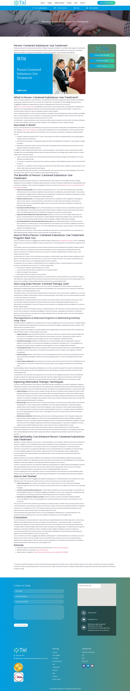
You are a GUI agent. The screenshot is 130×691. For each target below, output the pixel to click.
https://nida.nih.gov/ (42, 550)
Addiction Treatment (59, 3)
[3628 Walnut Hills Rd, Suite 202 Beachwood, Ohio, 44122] (84, 627)
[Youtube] (92, 666)
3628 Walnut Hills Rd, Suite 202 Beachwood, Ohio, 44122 (96, 625)
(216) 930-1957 (92, 613)
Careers (76, 3)
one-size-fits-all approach (30, 130)
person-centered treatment (25, 107)
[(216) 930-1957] (84, 613)
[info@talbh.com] (84, 619)
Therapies (69, 3)
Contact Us (82, 3)
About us (43, 3)
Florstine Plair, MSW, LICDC (71, 27)
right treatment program (65, 240)
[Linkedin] (88, 666)
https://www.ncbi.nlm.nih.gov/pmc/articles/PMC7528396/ (51, 552)
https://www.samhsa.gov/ (61, 548)
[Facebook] (84, 666)
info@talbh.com (92, 619)
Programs (50, 3)
